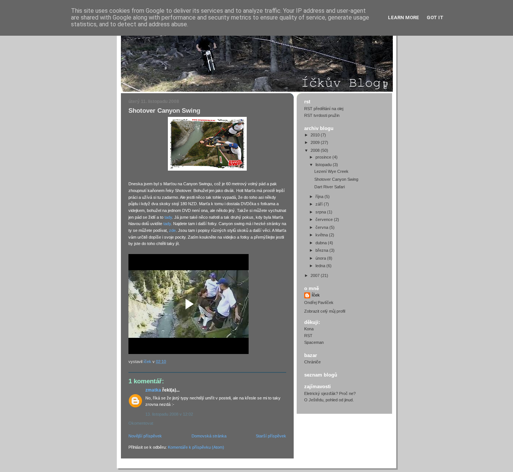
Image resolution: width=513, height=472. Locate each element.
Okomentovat (140, 423)
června (322, 227)
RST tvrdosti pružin (321, 115)
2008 (316, 150)
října (319, 196)
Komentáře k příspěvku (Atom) (196, 447)
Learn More (403, 17)
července (324, 219)
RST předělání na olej (323, 108)
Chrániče (312, 362)
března (322, 250)
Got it (435, 17)
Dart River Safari (329, 187)
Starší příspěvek (271, 436)
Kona (309, 329)
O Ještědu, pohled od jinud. (329, 400)
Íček (316, 295)
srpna (321, 212)
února (321, 258)
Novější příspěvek (145, 436)
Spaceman (314, 342)
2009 (316, 142)
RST (308, 335)
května (322, 235)
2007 (316, 275)
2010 (316, 135)
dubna (321, 243)
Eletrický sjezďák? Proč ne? (330, 393)
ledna (320, 265)
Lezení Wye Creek (331, 171)
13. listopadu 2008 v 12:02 (169, 414)
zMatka (153, 390)
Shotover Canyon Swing (336, 179)
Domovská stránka (209, 436)
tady (168, 217)
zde (172, 230)
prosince (323, 157)
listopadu (324, 164)
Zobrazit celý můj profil (324, 311)
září (319, 204)
